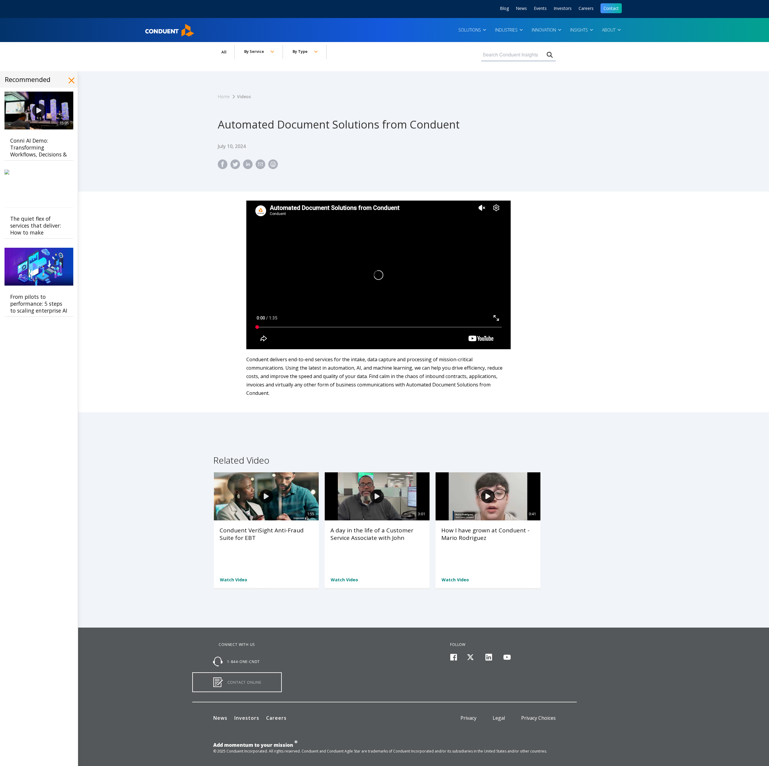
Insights (579, 30)
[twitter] (470, 657)
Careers (586, 8)
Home (152, 28)
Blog (504, 8)
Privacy (468, 718)
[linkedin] (489, 657)
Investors (563, 8)
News (521, 8)
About (609, 30)
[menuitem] (222, 167)
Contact (611, 8)
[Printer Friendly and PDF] (273, 167)
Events (540, 8)
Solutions (470, 30)
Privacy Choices (538, 718)
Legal (499, 718)
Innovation (544, 30)
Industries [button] (507, 30)
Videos (244, 96)
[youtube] (507, 657)
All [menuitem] (223, 52)
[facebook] (453, 657)
